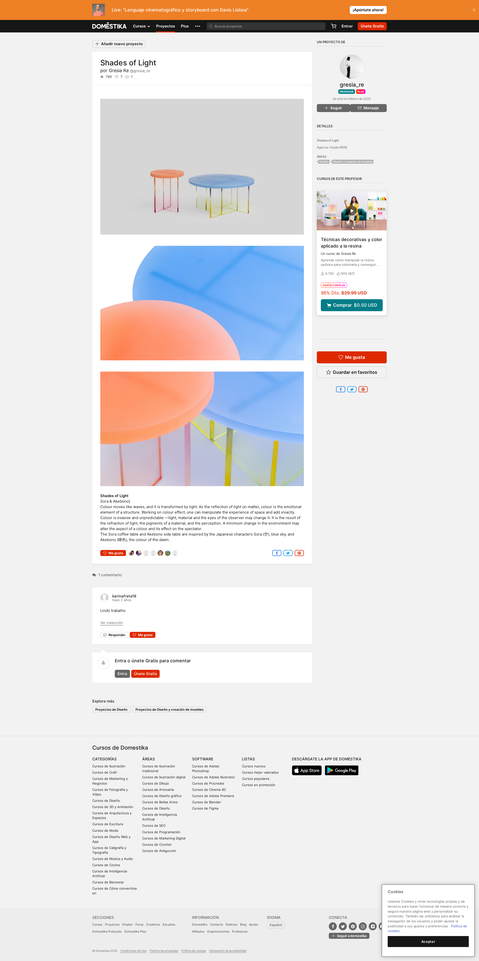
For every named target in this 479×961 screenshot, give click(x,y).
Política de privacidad (164, 951)
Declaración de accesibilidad (227, 951)
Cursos (97, 924)
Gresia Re (129, 70)
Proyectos (165, 26)
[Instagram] (363, 926)
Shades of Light (328, 140)
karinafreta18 (124, 596)
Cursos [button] (140, 26)
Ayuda (253, 924)
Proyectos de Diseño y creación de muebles (169, 709)
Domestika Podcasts (106, 931)
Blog (243, 924)
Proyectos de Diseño (111, 709)
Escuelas (169, 924)
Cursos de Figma (205, 808)
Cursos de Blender (206, 802)
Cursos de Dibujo (155, 783)
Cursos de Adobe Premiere (213, 796)
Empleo (127, 924)
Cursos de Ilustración (108, 766)
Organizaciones (218, 931)
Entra (122, 673)
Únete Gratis (145, 673)
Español (276, 925)
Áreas (148, 759)
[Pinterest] (353, 926)
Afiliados (198, 931)
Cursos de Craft (104, 772)
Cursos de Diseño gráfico (162, 796)
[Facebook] (333, 926)
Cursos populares (255, 779)
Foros (139, 924)
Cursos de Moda (105, 830)
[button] (198, 26)
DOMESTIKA (109, 26)
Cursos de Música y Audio (112, 859)
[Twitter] (343, 926)
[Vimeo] (373, 926)
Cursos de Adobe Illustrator (213, 777)
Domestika (199, 924)
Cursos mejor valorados (260, 772)
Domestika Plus (135, 931)
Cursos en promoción (258, 785)
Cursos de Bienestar (108, 882)
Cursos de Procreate (208, 783)
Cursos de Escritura (107, 824)
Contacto (216, 924)
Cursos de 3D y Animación (112, 807)
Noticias (231, 924)
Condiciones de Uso (133, 951)
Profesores (239, 931)
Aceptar (428, 942)
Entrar (347, 26)
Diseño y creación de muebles (353, 161)
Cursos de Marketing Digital (163, 838)
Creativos (153, 924)
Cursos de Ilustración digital (163, 777)
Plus (185, 26)
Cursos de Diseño (106, 801)
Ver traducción (111, 623)
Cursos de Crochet (157, 844)
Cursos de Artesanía (158, 790)
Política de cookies (193, 951)
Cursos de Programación (161, 832)
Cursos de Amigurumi (159, 851)
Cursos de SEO (154, 825)
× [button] (474, 9)
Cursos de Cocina (106, 865)
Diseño (324, 161)
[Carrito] (334, 26)
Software (202, 759)
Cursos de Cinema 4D (209, 790)
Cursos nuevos (253, 766)
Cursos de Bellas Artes (160, 802)
